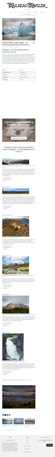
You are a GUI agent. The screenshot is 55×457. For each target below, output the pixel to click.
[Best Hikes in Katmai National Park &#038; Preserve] (30, 421)
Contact (27, 443)
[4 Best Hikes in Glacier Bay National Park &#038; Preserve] (19, 421)
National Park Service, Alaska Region (27, 314)
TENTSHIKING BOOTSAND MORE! (19, 398)
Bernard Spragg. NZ (28, 379)
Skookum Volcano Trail (7, 215)
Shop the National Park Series (18, 138)
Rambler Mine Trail (6, 294)
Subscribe (49, 445)
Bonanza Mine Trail (6, 255)
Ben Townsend (16, 237)
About (27, 440)
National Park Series (10, 440)
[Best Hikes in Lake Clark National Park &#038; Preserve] (7, 421)
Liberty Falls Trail (6, 332)
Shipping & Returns (27, 451)
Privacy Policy (27, 448)
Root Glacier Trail (6, 158)
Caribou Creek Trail (6, 187)
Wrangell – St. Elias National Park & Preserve (11, 54)
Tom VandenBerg (24, 194)
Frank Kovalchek (22, 361)
